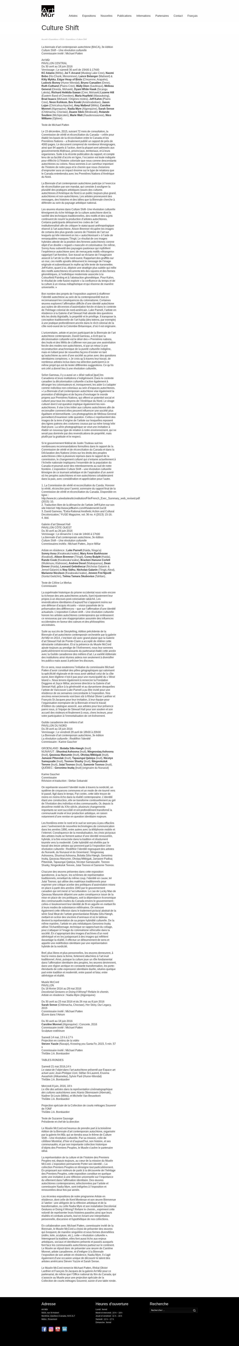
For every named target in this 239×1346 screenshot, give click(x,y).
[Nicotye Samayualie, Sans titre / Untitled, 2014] (160, 611)
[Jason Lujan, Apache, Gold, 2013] (186, 341)
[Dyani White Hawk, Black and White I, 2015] (134, 287)
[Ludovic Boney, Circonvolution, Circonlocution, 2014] (160, 198)
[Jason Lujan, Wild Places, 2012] (160, 341)
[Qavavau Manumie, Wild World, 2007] (186, 629)
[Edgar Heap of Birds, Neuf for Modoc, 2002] (186, 449)
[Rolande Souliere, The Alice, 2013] (160, 431)
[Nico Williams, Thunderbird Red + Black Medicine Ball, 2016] (160, 108)
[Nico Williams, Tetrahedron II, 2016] (186, 108)
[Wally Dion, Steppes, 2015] (186, 180)
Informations (143, 15)
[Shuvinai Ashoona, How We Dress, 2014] (160, 646)
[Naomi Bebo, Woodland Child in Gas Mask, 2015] (134, 54)
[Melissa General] (160, 162)
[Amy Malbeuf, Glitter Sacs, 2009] (134, 215)
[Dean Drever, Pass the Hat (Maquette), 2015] (160, 485)
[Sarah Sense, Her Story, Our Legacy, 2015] (160, 682)
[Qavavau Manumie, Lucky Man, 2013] (134, 593)
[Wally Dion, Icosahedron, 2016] (186, 233)
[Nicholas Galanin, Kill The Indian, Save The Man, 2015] (134, 539)
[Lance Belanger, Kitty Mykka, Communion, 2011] (186, 359)
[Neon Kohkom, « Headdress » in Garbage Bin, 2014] (160, 413)
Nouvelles (106, 15)
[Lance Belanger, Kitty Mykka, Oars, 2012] (134, 377)
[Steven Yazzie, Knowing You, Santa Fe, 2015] (160, 664)
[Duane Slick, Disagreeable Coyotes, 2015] (134, 90)
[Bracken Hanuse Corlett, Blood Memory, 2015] (186, 539)
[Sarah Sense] (186, 305)
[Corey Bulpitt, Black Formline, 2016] (134, 557)
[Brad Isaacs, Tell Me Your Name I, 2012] (186, 323)
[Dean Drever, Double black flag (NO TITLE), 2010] (134, 503)
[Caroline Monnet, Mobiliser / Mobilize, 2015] (134, 664)
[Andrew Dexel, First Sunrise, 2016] (186, 485)
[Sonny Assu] (160, 521)
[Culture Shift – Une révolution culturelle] (186, 72)
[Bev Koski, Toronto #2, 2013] (186, 126)
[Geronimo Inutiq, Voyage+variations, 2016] (160, 575)
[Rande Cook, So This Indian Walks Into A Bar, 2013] (160, 557)
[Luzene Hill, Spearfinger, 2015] (186, 377)
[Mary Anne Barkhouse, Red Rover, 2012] (160, 503)
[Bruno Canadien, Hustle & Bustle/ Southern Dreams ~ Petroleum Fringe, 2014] (160, 467)
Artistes (73, 15)
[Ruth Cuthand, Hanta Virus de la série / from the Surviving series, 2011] (160, 54)
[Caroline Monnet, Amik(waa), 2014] (134, 180)
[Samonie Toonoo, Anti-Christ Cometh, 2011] (134, 646)
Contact (178, 15)
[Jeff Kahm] (134, 126)
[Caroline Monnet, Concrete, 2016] (134, 700)
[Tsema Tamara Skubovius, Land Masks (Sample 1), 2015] (186, 503)
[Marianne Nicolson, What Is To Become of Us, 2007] (134, 521)
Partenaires (162, 15)
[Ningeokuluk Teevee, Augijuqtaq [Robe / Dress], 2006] (186, 575)
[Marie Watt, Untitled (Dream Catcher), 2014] (160, 395)
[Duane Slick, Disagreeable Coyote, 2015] (160, 90)
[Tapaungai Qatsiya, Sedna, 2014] (186, 611)
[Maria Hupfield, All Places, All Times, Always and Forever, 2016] (134, 72)
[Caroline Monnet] (134, 269)
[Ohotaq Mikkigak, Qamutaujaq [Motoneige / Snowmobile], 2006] (186, 593)
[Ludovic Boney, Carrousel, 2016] (186, 162)
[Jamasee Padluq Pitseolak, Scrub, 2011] (160, 593)
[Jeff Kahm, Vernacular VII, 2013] (160, 126)
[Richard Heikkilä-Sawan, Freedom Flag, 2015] (134, 485)
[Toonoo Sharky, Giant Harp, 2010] (186, 646)
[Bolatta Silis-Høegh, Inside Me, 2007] (134, 575)
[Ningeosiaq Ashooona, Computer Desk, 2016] (134, 611)
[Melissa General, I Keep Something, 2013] (160, 144)
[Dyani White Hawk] (186, 269)
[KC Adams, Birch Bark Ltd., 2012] (186, 215)
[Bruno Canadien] (134, 467)
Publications (124, 15)
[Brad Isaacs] (134, 323)
